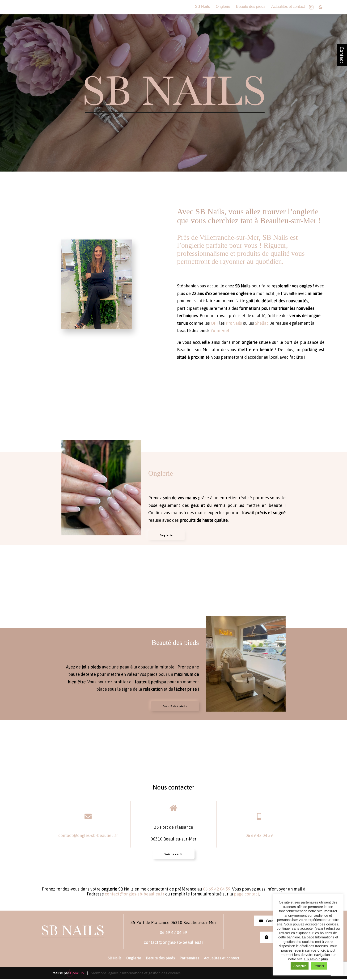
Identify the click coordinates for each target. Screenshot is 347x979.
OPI (214, 323)
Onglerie (223, 6)
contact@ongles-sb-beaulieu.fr (88, 835)
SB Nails (202, 6)
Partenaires (189, 958)
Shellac (262, 323)
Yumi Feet (220, 330)
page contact (246, 893)
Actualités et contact (288, 6)
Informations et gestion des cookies (151, 973)
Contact (342, 55)
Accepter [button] (299, 966)
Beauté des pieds (250, 6)
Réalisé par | (69, 973)
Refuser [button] (318, 966)
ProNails (234, 323)
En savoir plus (316, 959)
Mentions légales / (106, 973)
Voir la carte (174, 854)
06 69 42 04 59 (259, 835)
